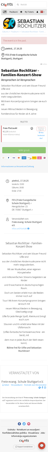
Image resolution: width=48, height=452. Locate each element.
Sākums (5, 31)
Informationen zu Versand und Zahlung (17, 166)
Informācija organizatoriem (24, 436)
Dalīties (44, 64)
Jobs (42, 432)
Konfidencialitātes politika (14, 432)
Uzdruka (11, 429)
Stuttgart (26, 209)
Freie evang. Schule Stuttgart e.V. (22, 382)
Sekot (6, 385)
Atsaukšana (33, 432)
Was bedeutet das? (41, 135)
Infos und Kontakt (19, 228)
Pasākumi (15, 31)
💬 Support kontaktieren (24, 447)
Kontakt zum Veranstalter (35, 385)
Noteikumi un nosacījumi (28, 429)
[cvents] (7, 4)
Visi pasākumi (16, 385)
